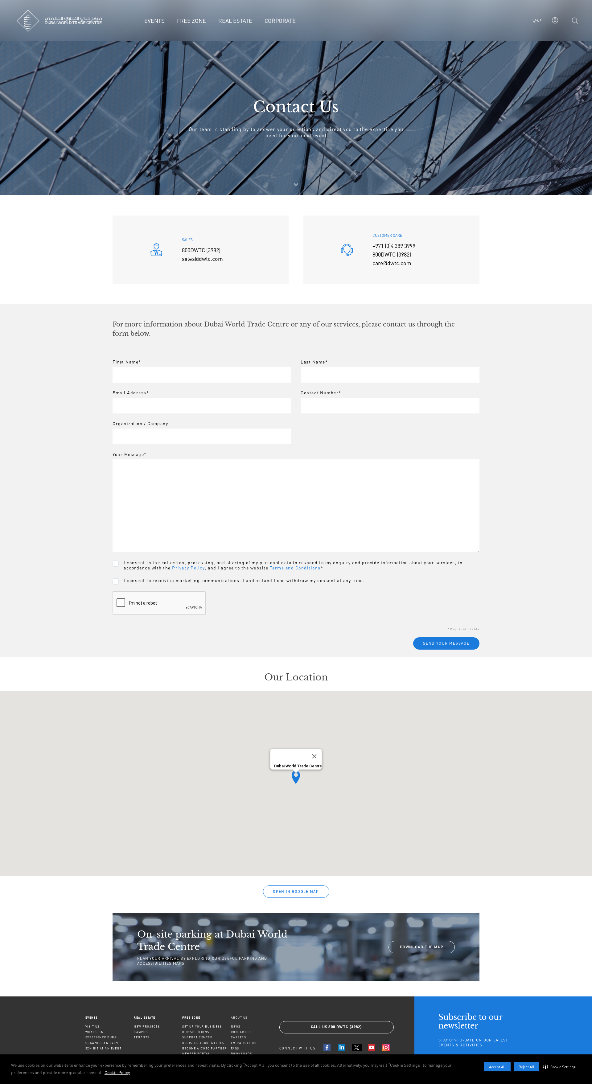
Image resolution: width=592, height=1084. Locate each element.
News (235, 1026)
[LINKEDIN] (342, 1047)
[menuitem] (109, 1017)
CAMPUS (141, 1032)
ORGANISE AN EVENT (103, 1043)
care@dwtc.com (391, 263)
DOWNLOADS (241, 1053)
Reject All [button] (526, 1067)
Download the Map (421, 947)
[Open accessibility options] (555, 20)
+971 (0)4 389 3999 (393, 245)
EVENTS (91, 1017)
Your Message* (130, 454)
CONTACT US (241, 1032)
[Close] (314, 756)
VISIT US (92, 1026)
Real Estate (144, 1017)
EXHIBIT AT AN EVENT (103, 1048)
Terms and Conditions (295, 567)
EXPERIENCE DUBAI (101, 1037)
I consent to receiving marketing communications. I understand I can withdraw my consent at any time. (244, 580)
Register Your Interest (204, 1043)
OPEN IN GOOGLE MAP (296, 891)
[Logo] (59, 21)
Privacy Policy (188, 567)
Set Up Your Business (202, 1026)
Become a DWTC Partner (204, 1048)
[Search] (575, 20)
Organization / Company (140, 423)
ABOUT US (239, 1017)
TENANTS (142, 1037)
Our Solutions (195, 1032)
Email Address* (131, 392)
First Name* (127, 361)
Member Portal (196, 1053)
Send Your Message (446, 643)
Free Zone (191, 1017)
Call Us (336, 1027)
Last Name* (314, 361)
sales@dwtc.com (202, 258)
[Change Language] (537, 20)
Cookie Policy (117, 1072)
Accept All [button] (497, 1067)
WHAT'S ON (94, 1032)
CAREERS (238, 1037)
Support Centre (197, 1037)
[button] (561, 1067)
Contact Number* (321, 392)
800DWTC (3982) (201, 250)
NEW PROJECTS (147, 1026)
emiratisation (244, 1043)
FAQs (235, 1048)
